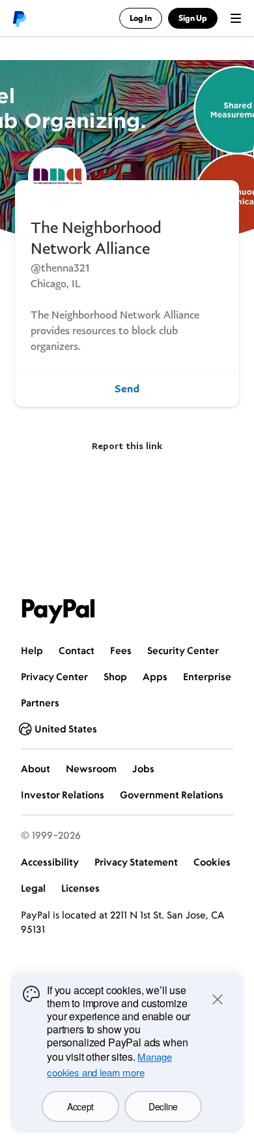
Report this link (127, 445)
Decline (163, 1106)
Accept (80, 1106)
